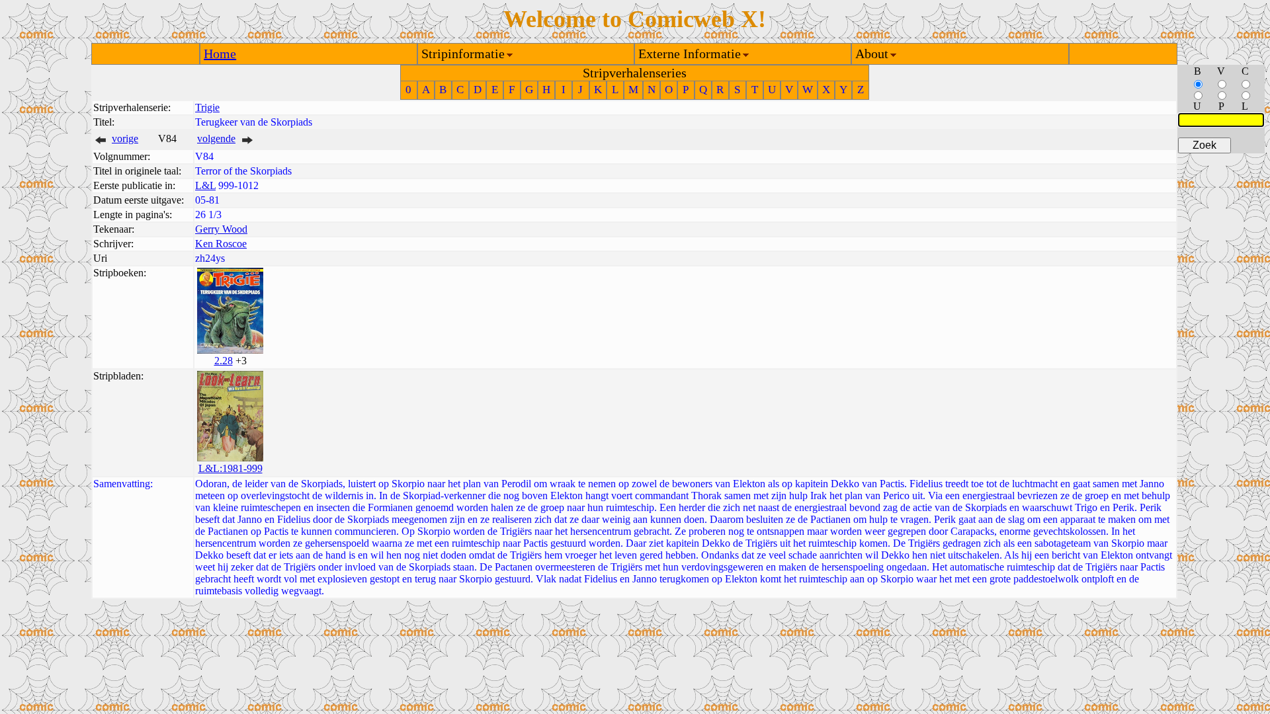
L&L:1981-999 (230, 468)
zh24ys (210, 258)
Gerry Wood (221, 229)
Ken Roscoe (221, 243)
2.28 (223, 360)
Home (220, 53)
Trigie (207, 107)
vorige (125, 138)
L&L (205, 185)
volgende (216, 138)
